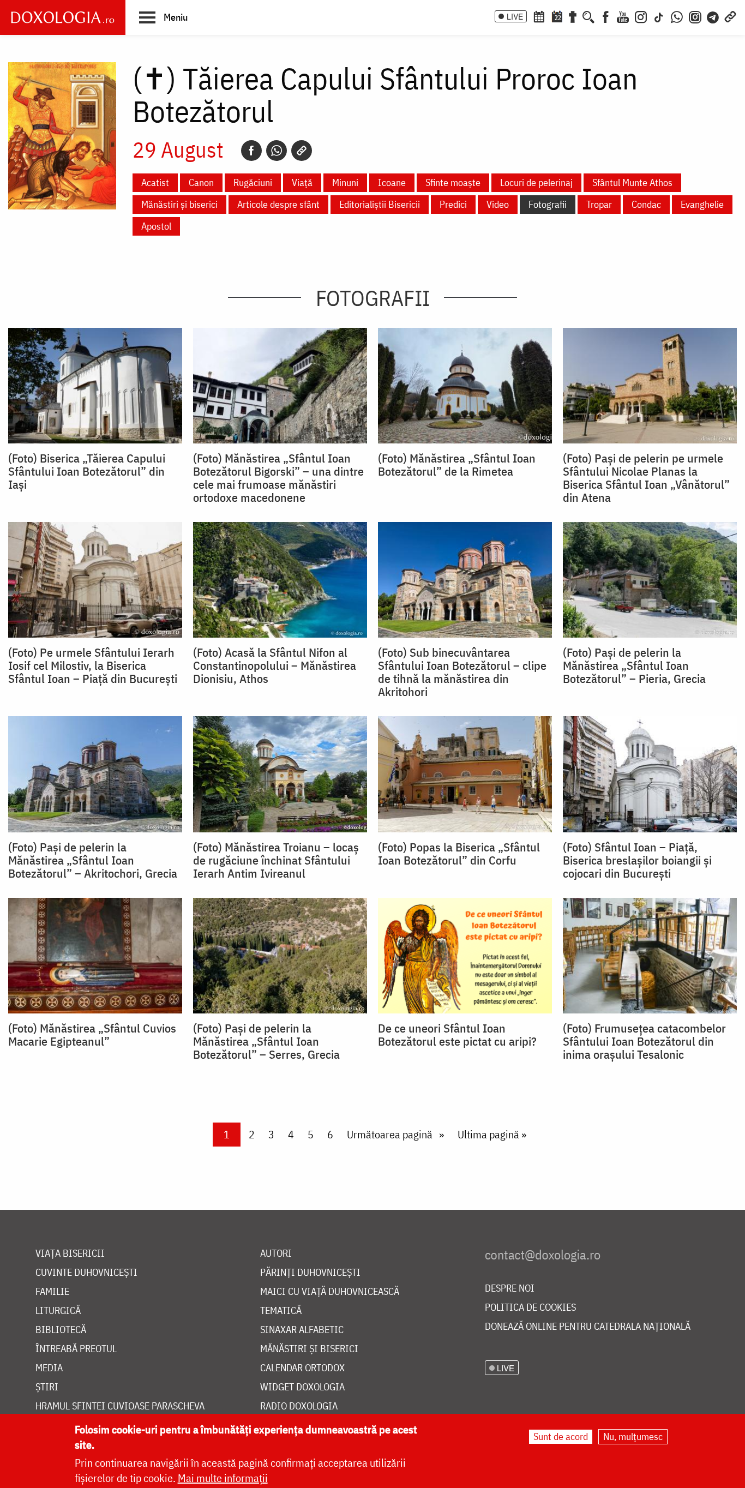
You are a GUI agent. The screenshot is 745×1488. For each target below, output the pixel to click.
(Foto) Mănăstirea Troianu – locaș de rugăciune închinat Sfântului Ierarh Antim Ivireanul (276, 860)
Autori (276, 1253)
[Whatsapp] (276, 150)
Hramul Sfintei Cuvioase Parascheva (120, 1406)
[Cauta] (588, 15)
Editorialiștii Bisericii (379, 204)
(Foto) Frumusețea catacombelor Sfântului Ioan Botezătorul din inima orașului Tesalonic (644, 1041)
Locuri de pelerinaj (536, 182)
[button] (163, 17)
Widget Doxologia (302, 1387)
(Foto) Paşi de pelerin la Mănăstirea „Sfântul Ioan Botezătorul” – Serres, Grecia (266, 1041)
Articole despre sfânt (278, 204)
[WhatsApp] (676, 16)
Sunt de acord (560, 1436)
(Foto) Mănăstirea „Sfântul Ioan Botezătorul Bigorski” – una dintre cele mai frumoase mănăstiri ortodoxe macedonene (278, 478)
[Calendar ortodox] (538, 16)
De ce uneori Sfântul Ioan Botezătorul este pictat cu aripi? (457, 1035)
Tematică (281, 1311)
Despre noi (509, 1288)
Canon (201, 182)
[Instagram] (640, 16)
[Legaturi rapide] (730, 15)
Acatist (155, 182)
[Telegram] (713, 16)
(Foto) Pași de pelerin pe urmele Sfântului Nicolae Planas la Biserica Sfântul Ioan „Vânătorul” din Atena (646, 478)
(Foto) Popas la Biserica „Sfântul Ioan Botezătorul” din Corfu (459, 854)
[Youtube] (622, 16)
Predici (453, 204)
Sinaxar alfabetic (302, 1330)
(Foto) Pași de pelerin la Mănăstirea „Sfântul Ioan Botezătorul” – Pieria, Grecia (634, 665)
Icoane (392, 182)
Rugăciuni (252, 182)
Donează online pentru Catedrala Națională (587, 1327)
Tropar (599, 204)
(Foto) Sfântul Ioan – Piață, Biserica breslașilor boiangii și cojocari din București (637, 860)
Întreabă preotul (76, 1349)
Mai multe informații (223, 1478)
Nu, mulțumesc (633, 1436)
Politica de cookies (530, 1307)
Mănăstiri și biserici (179, 204)
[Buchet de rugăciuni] (572, 16)
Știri (46, 1387)
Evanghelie (702, 204)
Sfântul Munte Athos (632, 182)
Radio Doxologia (299, 1406)
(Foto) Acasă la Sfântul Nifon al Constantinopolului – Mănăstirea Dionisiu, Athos (274, 665)
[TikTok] (658, 16)
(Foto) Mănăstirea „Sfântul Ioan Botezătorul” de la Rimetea (457, 465)
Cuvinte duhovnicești (86, 1273)
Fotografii (547, 204)
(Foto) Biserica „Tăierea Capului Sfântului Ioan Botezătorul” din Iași (86, 471)
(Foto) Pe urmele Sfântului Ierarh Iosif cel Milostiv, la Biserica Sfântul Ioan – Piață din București (92, 665)
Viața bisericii (70, 1253)
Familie (52, 1292)
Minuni (345, 182)
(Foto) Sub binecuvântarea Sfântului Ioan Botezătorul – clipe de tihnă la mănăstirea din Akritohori (462, 672)
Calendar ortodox (302, 1368)
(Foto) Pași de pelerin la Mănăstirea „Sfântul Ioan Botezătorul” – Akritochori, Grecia (92, 860)
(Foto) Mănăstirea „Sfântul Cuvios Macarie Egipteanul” (92, 1035)
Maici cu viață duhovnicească (329, 1292)
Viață (302, 182)
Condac (646, 204)
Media (49, 1368)
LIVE (515, 16)
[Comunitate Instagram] (695, 16)
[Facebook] (605, 16)
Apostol (156, 226)
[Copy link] (301, 150)
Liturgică (58, 1311)
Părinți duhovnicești (310, 1273)
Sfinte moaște (452, 182)
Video (497, 204)
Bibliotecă (60, 1330)
